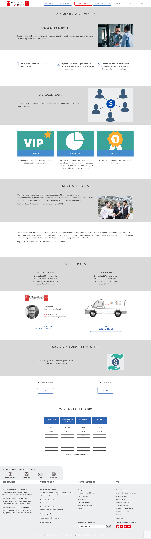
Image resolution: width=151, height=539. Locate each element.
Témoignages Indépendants (49, 518)
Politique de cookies (122, 512)
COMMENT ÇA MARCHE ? (122, 4)
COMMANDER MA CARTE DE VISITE (45, 327)
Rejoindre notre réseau (85, 506)
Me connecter (120, 518)
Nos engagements (121, 499)
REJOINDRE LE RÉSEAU (102, 4)
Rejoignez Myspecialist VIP (86, 493)
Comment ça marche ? (123, 490)
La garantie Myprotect (123, 502)
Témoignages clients (47, 514)
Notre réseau (82, 499)
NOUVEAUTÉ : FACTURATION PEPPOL (57, 4)
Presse (80, 509)
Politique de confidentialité (124, 509)
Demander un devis (84, 502)
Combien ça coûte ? (122, 496)
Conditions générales (122, 506)
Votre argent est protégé (48, 490)
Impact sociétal (45, 522)
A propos (81, 490)
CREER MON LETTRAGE (105, 328)
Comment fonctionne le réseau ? (126, 493)
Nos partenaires (83, 496)
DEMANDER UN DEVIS (83, 4)
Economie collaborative (48, 500)
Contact (118, 515)
